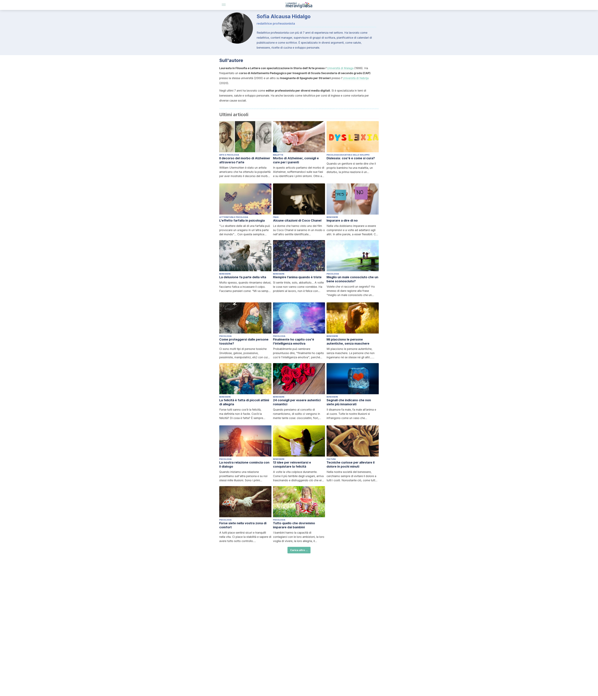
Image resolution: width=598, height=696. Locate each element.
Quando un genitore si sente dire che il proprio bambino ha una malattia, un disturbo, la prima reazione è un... (351, 168)
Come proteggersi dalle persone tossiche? (243, 341)
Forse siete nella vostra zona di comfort (242, 525)
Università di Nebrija (356, 78)
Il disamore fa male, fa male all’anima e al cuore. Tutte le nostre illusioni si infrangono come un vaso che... (351, 414)
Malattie (278, 155)
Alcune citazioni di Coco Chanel (297, 220)
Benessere (332, 217)
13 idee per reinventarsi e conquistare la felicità (292, 464)
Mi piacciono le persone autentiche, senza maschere (348, 341)
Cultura (331, 459)
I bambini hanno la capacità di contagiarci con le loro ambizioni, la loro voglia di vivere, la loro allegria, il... (298, 537)
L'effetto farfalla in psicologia (242, 220)
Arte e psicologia (229, 155)
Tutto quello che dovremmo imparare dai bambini (294, 525)
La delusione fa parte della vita (242, 277)
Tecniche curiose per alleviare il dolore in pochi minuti (351, 464)
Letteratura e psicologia (233, 217)
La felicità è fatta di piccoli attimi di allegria (244, 402)
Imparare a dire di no (342, 220)
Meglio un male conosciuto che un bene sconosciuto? (352, 279)
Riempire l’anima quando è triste (297, 277)
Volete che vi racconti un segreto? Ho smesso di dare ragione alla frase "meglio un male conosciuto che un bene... (351, 291)
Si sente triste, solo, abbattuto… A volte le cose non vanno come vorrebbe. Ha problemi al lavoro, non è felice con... (298, 287)
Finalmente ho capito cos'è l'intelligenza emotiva (293, 341)
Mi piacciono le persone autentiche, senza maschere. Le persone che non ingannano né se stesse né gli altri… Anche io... (351, 353)
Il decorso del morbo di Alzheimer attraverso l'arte (244, 160)
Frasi (276, 217)
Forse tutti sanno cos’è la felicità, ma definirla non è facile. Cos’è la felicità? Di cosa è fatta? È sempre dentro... (241, 414)
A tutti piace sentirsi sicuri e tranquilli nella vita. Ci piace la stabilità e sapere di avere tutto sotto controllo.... (245, 537)
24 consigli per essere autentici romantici (297, 402)
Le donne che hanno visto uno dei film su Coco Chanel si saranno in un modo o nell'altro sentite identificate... (299, 230)
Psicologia (333, 274)
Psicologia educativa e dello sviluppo (348, 155)
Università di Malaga (340, 68)
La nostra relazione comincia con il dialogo (244, 464)
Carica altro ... (299, 550)
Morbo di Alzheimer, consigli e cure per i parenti (296, 160)
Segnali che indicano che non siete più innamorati (349, 402)
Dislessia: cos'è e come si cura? (351, 158)
